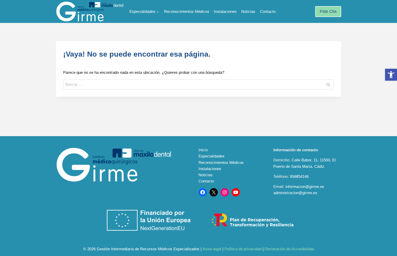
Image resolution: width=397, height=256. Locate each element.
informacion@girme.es (304, 186)
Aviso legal (211, 249)
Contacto (267, 11)
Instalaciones (225, 11)
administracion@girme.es (295, 193)
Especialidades (211, 156)
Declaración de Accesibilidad (289, 249)
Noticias (248, 11)
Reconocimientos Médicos (186, 11)
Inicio (203, 150)
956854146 (299, 176)
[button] (391, 75)
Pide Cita (328, 11)
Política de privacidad (242, 249)
